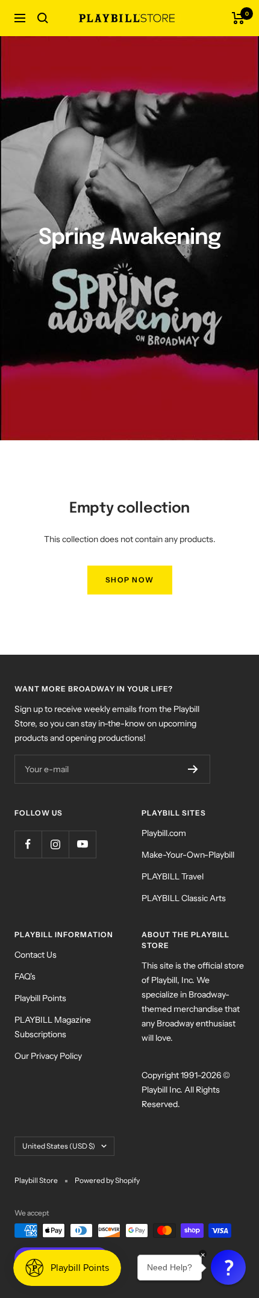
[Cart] (238, 18)
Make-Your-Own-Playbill (188, 854)
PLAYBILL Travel (173, 876)
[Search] (42, 18)
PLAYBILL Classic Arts (184, 898)
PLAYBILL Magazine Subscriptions (52, 1027)
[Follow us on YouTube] (82, 844)
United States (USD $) (58, 1145)
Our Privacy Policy (48, 1055)
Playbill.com (164, 833)
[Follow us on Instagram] (55, 844)
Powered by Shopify (107, 1180)
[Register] (193, 769)
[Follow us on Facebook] (28, 844)
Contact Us (35, 954)
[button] (228, 1267)
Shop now (129, 579)
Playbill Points (40, 998)
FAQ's (25, 976)
